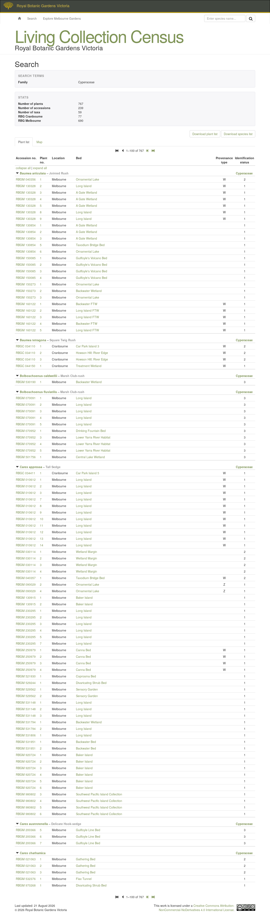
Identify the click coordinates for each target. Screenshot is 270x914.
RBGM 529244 (26, 683)
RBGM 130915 (26, 597)
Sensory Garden (87, 689)
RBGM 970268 (26, 885)
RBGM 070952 (26, 431)
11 (41, 525)
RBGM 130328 (26, 186)
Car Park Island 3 (87, 346)
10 (41, 519)
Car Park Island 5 (87, 473)
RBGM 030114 (26, 551)
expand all (40, 168)
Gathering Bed (85, 859)
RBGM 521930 (26, 676)
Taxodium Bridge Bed (90, 245)
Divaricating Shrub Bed (91, 683)
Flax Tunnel (84, 879)
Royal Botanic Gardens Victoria (43, 5)
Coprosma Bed (86, 676)
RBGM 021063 (26, 859)
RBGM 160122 (26, 304)
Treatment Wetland (88, 366)
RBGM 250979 (26, 650)
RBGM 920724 (26, 755)
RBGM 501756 (26, 457)
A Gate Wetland (86, 192)
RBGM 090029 (26, 584)
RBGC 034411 (25, 473)
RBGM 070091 (26, 398)
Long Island (84, 186)
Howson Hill (84, 353)
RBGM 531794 (26, 722)
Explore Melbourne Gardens (62, 18)
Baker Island (84, 597)
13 (41, 538)
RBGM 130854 (26, 225)
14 (41, 545)
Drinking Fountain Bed (91, 431)
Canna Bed (83, 650)
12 (41, 532)
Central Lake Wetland (90, 457)
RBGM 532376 (26, 879)
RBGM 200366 (26, 830)
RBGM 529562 (26, 689)
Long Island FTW (87, 310)
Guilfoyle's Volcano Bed (91, 258)
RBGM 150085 (26, 258)
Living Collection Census (99, 35)
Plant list (23, 142)
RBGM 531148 (26, 702)
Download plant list (204, 134)
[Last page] (153, 150)
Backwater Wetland (89, 291)
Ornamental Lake (87, 179)
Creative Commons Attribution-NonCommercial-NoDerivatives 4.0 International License (197, 907)
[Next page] (147, 150)
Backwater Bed (86, 742)
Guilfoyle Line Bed (88, 830)
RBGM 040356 (26, 179)
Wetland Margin (86, 551)
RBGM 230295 (26, 610)
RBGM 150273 (26, 284)
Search (32, 18)
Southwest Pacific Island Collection (99, 794)
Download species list (238, 134)
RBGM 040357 (26, 578)
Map (39, 142)
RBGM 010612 (26, 479)
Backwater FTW (86, 304)
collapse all (23, 168)
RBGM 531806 (26, 735)
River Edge (100, 353)
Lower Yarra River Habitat (93, 437)
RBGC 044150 (25, 366)
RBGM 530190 (26, 382)
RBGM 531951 (26, 742)
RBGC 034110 (25, 346)
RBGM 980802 (26, 794)
